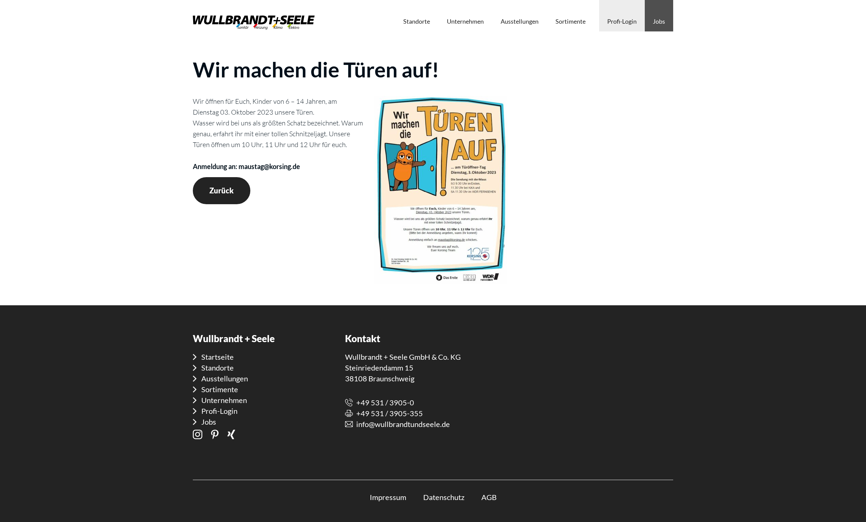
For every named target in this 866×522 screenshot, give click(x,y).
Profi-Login (219, 411)
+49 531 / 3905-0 (385, 402)
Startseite (217, 356)
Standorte (217, 367)
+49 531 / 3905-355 (389, 413)
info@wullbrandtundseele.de (403, 424)
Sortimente (219, 389)
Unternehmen (224, 400)
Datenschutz (443, 497)
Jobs (208, 421)
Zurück (221, 190)
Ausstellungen (224, 378)
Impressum (388, 497)
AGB (489, 497)
